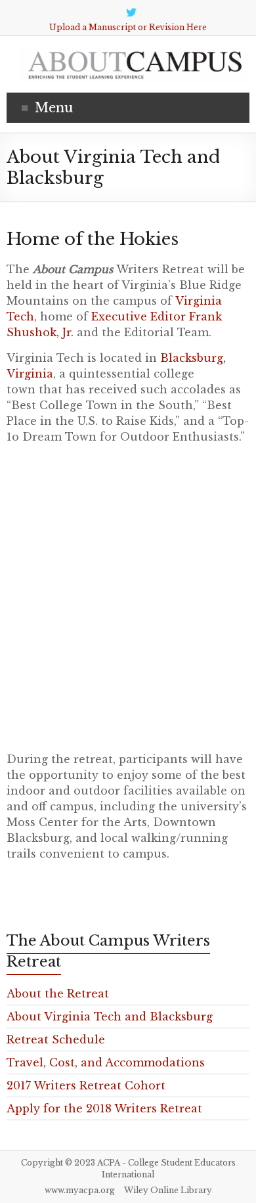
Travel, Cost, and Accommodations (106, 1062)
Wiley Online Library (168, 1190)
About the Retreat (58, 993)
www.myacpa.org (80, 1190)
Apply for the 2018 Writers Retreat (104, 1108)
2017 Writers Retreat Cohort (86, 1085)
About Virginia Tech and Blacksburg (110, 1016)
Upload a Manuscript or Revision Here (128, 27)
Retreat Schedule (56, 1039)
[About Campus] (134, 52)
